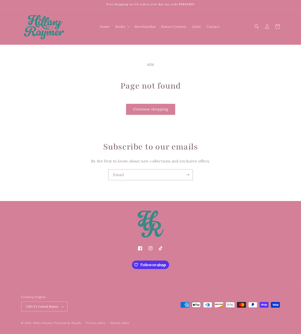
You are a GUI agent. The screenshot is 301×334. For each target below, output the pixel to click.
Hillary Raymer (44, 323)
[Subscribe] (187, 174)
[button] (122, 27)
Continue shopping (150, 109)
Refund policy (119, 323)
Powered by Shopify (68, 323)
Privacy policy (96, 323)
